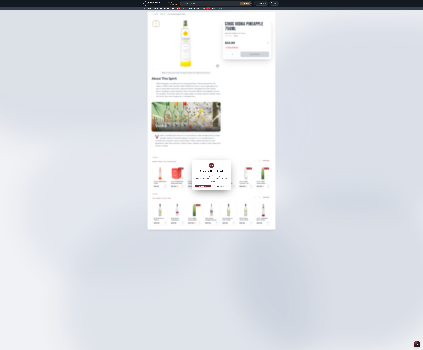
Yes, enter (203, 186)
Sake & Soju (187, 8)
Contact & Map (218, 8)
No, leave (220, 186)
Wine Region (164, 8)
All (144, 8)
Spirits (176, 8)
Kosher (196, 8)
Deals (206, 8)
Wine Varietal (153, 8)
